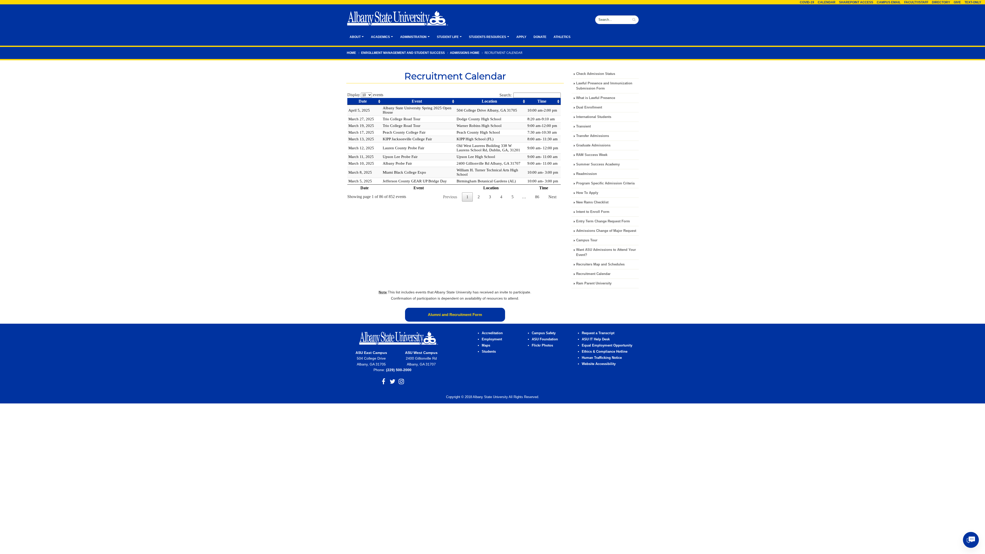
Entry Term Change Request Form (603, 221)
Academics (380, 37)
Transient (583, 126)
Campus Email (889, 2)
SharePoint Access (856, 2)
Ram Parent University (594, 283)
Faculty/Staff (916, 2)
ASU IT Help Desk (596, 339)
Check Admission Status (595, 74)
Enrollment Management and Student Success (403, 53)
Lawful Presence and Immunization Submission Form (604, 86)
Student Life (448, 37)
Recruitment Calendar (593, 274)
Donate (540, 37)
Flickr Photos (542, 345)
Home (351, 53)
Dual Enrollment (589, 107)
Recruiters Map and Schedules (600, 264)
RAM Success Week (591, 155)
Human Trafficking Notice (602, 358)
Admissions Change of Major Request (606, 231)
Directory (941, 2)
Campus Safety (544, 333)
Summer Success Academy (598, 164)
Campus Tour (586, 240)
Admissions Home (464, 53)
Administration (413, 37)
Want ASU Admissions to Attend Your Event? (606, 252)
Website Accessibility (599, 364)
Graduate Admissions (593, 145)
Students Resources (487, 37)
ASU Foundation (545, 339)
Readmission (586, 174)
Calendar (826, 2)
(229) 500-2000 (398, 370)
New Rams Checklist (592, 202)
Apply (521, 37)
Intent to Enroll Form (592, 212)
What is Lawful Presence (595, 98)
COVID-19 (807, 2)
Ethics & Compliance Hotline (604, 351)
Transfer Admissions (592, 136)
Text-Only (972, 2)
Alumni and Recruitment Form (455, 314)
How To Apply (587, 193)
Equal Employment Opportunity (607, 345)
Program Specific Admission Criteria (605, 183)
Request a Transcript (598, 333)
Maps (486, 345)
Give (957, 2)
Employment (492, 339)
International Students (593, 117)
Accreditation (492, 333)
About (355, 37)
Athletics (562, 37)
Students (489, 351)
